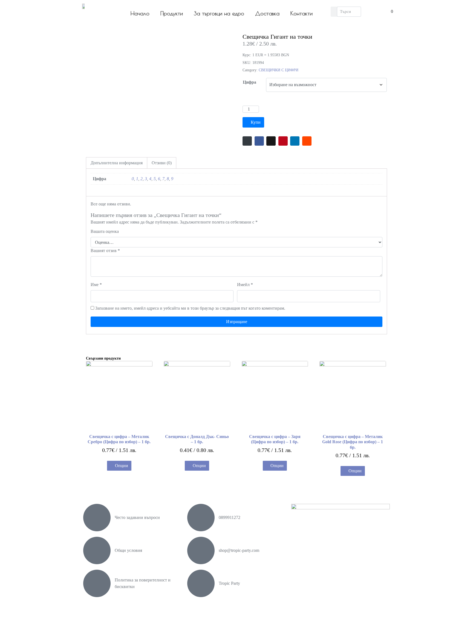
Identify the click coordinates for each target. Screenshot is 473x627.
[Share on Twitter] (271, 141)
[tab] (116, 163)
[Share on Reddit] (307, 141)
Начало (140, 13)
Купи (256, 122)
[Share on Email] (247, 141)
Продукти (171, 13)
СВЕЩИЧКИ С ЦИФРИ (278, 70)
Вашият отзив (105, 250)
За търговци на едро (219, 13)
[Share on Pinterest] (283, 141)
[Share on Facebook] (259, 141)
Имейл (245, 284)
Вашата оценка (105, 231)
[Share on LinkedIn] (294, 141)
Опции (121, 465)
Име (96, 284)
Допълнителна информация (117, 162)
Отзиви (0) (162, 162)
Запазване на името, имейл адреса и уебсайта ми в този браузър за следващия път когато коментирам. (190, 308)
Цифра (249, 82)
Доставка (267, 13)
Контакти (301, 13)
